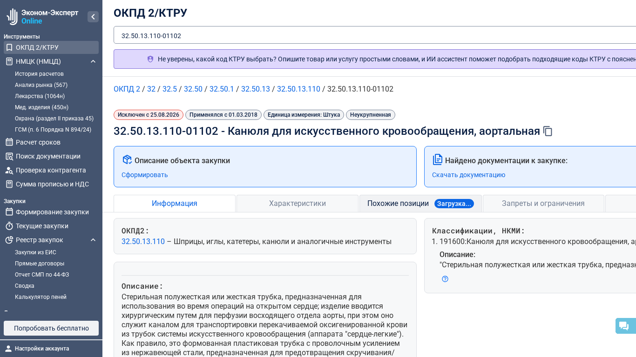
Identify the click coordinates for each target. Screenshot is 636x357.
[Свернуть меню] (93, 16)
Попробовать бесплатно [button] (51, 328)
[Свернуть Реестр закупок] (93, 240)
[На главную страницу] (41, 16)
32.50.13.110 (144, 241)
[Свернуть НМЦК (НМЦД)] (93, 61)
